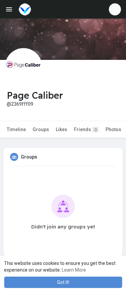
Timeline (16, 129)
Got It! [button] (63, 282)
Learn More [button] (74, 270)
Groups (41, 129)
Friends (85, 129)
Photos (113, 129)
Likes (61, 129)
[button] (115, 9)
